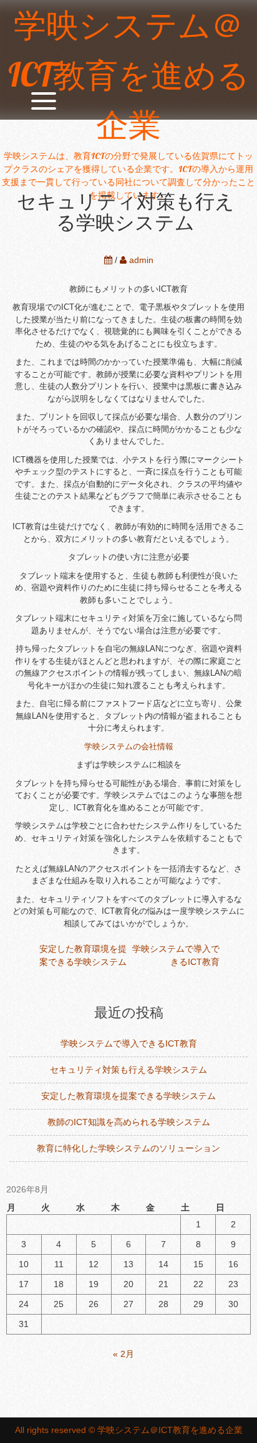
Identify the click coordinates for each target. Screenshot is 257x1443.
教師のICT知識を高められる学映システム (128, 1122)
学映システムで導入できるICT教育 (129, 1043)
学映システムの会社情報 (128, 746)
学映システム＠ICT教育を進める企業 (129, 74)
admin (141, 260)
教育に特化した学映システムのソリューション (128, 1148)
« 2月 (123, 1354)
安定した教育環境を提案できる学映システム (128, 1096)
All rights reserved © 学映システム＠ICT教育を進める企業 (129, 1430)
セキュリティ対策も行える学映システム (128, 1070)
